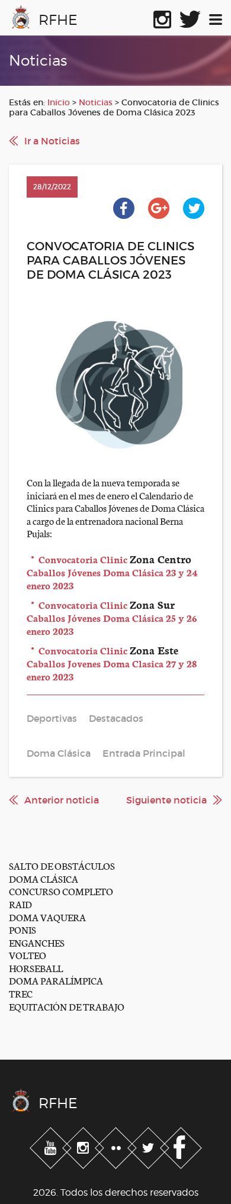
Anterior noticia (61, 800)
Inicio (58, 102)
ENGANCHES (37, 942)
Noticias (96, 102)
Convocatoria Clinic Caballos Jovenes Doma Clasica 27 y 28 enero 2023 (112, 663)
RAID (20, 904)
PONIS (22, 929)
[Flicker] (117, 1146)
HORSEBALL (36, 967)
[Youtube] (51, 1146)
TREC (21, 993)
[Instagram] (84, 1146)
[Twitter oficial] (190, 17)
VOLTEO (27, 954)
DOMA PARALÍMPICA (56, 980)
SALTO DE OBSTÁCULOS (62, 865)
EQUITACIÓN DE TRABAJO (66, 1006)
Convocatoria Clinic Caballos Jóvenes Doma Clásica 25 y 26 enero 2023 (112, 617)
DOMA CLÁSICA (43, 878)
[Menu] (215, 17)
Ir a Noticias (52, 141)
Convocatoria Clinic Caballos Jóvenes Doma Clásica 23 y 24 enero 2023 (112, 572)
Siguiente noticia (166, 800)
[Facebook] (181, 1146)
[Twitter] (149, 1146)
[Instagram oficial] (162, 17)
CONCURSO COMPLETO (61, 891)
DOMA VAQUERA (47, 917)
